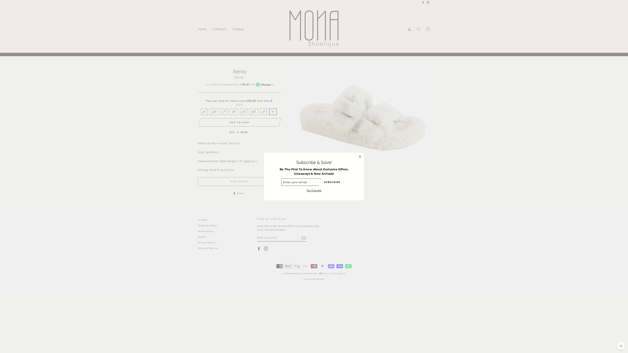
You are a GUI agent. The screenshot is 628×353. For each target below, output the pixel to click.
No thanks (314, 190)
